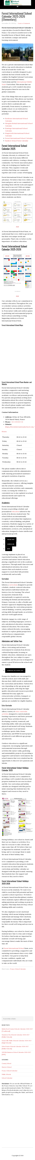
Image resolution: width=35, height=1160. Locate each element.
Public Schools (6, 1074)
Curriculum (10, 544)
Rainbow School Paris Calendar (16, 141)
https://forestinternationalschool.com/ (19, 427)
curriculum (13, 585)
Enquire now (10, 539)
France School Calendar (17, 2)
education (15, 511)
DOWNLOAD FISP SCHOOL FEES (15, 670)
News (8, 549)
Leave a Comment (24, 23)
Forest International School (14, 948)
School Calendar (7, 1078)
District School (6, 1067)
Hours (4, 431)
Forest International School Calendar (19, 138)
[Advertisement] (17, 995)
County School (6, 1063)
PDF (17, 227)
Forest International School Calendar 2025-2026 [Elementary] (17, 16)
